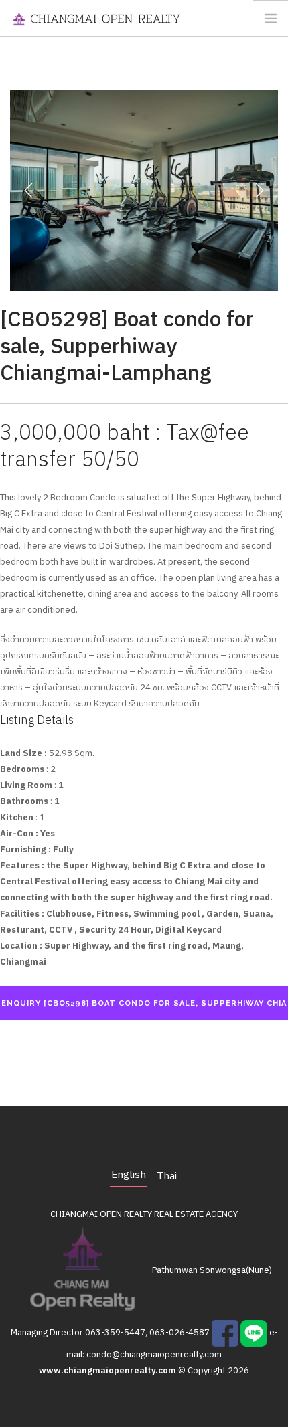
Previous (29, 191)
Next (259, 191)
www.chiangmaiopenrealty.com (108, 1370)
